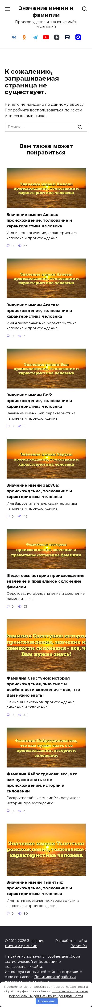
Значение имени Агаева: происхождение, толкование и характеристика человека (39, 310)
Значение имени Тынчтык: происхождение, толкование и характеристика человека (39, 888)
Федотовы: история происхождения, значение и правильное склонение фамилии (46, 581)
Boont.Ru (79, 946)
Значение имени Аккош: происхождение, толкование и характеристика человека (39, 220)
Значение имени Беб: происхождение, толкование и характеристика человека (39, 401)
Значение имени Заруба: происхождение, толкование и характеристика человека (39, 491)
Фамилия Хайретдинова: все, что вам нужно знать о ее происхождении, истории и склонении (42, 782)
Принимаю (46, 1001)
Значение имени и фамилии (46, 11)
